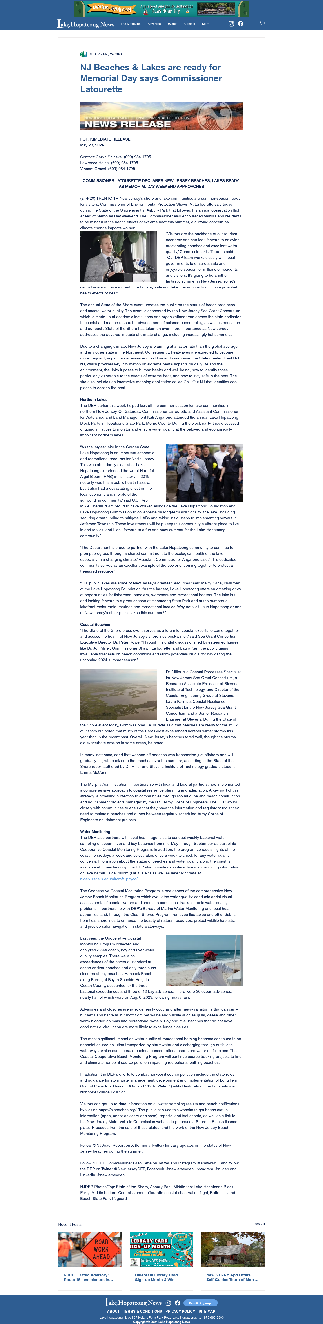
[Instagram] (231, 23)
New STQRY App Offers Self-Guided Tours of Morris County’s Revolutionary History (232, 1277)
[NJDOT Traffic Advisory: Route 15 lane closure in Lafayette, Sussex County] (90, 1249)
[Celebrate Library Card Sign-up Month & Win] (161, 1249)
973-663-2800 (214, 1317)
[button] (262, 23)
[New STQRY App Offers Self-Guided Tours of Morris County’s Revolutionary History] (233, 1249)
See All (260, 1223)
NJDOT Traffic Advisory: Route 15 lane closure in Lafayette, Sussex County (88, 1277)
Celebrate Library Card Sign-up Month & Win (156, 1277)
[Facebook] (240, 23)
